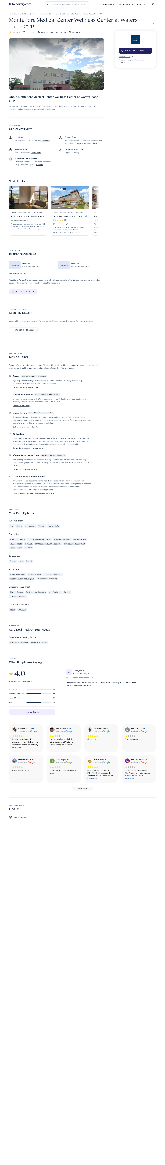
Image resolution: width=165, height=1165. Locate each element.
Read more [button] (16, 747)
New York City (46, 14)
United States (24, 14)
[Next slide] (97, 210)
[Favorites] (153, 4)
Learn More (36, 152)
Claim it (122, 63)
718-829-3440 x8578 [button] (24, 292)
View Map (45, 140)
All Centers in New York (31, 267)
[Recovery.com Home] (20, 4)
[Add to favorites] (153, 24)
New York (35, 14)
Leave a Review (32, 712)
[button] (135, 51)
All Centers (13, 14)
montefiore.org (125, 57)
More (95, 143)
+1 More (39, 165)
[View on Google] (14, 729)
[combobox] (67, 4)
